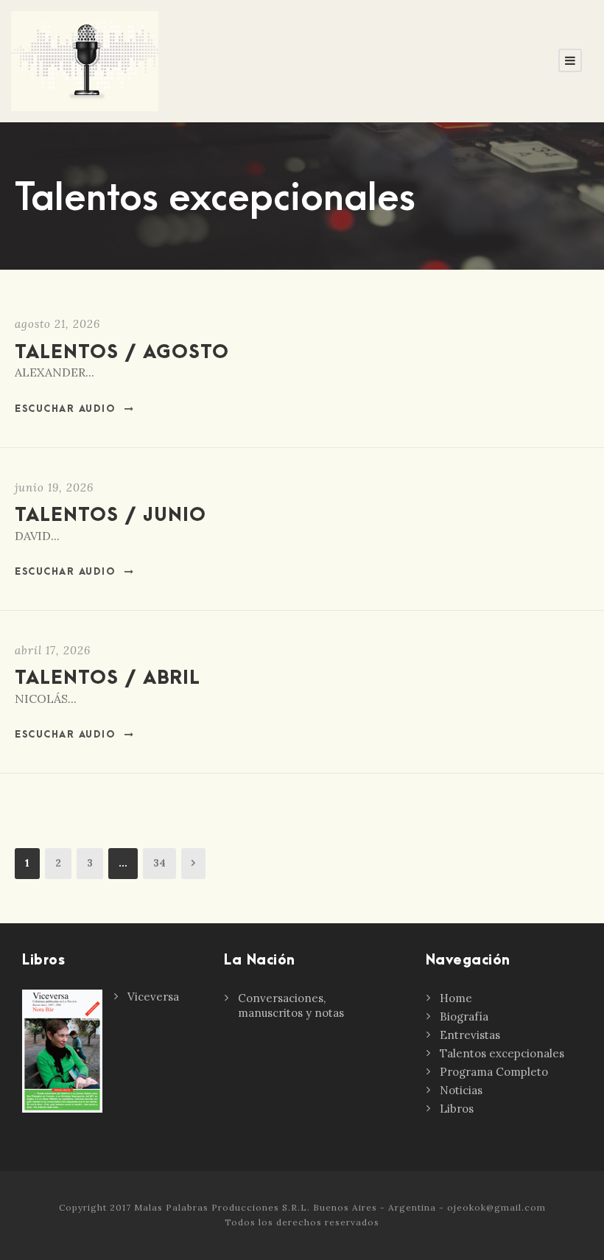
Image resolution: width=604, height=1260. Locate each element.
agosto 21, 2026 (57, 324)
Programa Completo (494, 1072)
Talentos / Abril (107, 678)
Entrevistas (470, 1035)
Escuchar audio (65, 409)
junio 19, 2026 (54, 487)
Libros (457, 1109)
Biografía (464, 1016)
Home (456, 998)
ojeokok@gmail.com (496, 1207)
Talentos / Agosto (122, 352)
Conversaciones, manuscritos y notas (291, 1005)
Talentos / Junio (110, 515)
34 (159, 862)
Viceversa (153, 997)
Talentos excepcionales (502, 1053)
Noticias (461, 1090)
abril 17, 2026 (53, 650)
